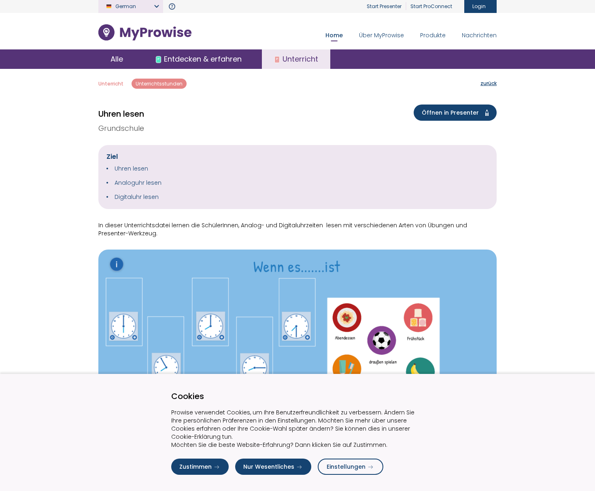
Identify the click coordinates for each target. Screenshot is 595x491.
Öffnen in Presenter (450, 113)
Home (334, 35)
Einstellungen (346, 467)
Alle (116, 59)
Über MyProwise (381, 35)
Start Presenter (384, 6)
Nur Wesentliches (268, 467)
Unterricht (110, 83)
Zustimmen (195, 467)
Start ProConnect (431, 6)
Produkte (433, 35)
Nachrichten (479, 35)
